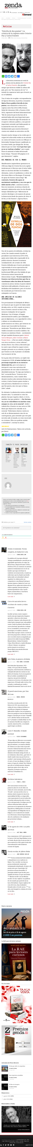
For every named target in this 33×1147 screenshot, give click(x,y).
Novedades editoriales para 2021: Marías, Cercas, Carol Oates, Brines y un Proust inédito (16, 461)
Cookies (17, 1141)
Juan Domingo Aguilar (23, 854)
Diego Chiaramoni (22, 736)
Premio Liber (13, 1142)
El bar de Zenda (13, 1068)
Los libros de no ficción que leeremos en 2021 (8, 458)
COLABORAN (14, 12)
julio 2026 (6, 1099)
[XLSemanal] (26, 14)
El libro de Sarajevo (14, 1084)
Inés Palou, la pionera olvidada (19, 659)
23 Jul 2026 (11, 1088)
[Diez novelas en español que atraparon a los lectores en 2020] (24, 450)
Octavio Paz (24, 38)
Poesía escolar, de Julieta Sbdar (19, 851)
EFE (9, 38)
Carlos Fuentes (17, 38)
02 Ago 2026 (12, 1070)
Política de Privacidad (10, 1141)
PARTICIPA (27, 12)
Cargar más (16, 899)
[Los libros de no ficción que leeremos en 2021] (8, 450)
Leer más (10, 596)
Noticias (13, 18)
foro (28, 500)
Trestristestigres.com (21, 1139)
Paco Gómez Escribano (23, 662)
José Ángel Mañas (22, 832)
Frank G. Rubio (21, 782)
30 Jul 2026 (11, 1079)
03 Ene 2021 (4, 38)
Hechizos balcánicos (15, 779)
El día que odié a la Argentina (17, 1066)
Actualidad (8, 18)
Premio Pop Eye (19, 1142)
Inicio (3, 18)
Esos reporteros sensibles (16, 1075)
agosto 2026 (6, 1096)
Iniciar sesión (27, 522)
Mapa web (26, 1141)
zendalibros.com (21, 554)
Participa (21, 1141)
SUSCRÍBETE (21, 12)
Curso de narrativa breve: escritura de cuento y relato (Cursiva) (18, 604)
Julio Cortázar (17, 338)
